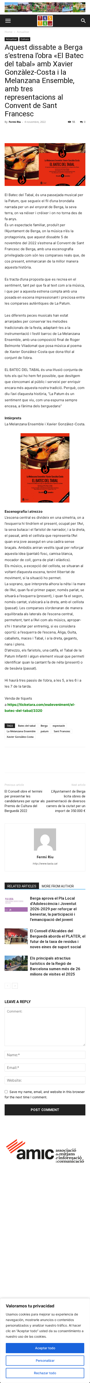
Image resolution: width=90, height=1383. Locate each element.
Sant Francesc (62, 731)
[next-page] (15, 986)
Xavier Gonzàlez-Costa (20, 736)
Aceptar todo (45, 1348)
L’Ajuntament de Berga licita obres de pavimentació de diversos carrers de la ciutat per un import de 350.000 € (65, 801)
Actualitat (23, 32)
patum (45, 731)
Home (8, 32)
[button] (7, 21)
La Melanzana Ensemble (21, 731)
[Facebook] (9, 132)
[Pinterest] (30, 132)
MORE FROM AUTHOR (58, 886)
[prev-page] (7, 986)
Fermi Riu (15, 121)
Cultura (25, 39)
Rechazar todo (45, 1373)
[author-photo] (45, 850)
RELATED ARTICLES (21, 886)
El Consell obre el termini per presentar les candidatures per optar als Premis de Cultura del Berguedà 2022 (25, 801)
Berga (44, 725)
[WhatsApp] (41, 132)
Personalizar (45, 1360)
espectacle (59, 725)
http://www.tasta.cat (45, 863)
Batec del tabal (27, 725)
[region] (45, 1340)
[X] (19, 132)
